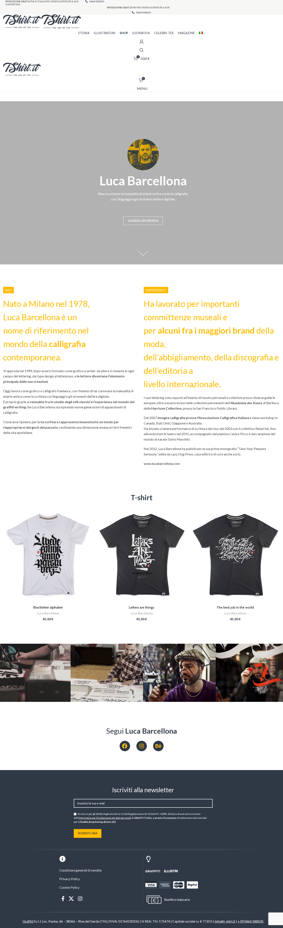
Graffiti (28, 921)
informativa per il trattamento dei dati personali (105, 817)
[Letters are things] (141, 555)
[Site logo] (22, 21)
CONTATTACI (12, 4)
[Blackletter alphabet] (48, 555)
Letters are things (141, 607)
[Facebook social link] (63, 899)
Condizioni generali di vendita (80, 870)
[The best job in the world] (235, 555)
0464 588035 (143, 12)
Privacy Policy (69, 879)
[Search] (141, 50)
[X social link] (71, 899)
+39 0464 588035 (251, 921)
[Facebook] (125, 746)
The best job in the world (235, 607)
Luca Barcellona (48, 613)
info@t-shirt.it (225, 921)
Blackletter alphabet (48, 607)
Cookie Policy (69, 887)
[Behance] (158, 746)
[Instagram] (141, 746)
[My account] (141, 41)
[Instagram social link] (80, 899)
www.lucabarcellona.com (162, 463)
